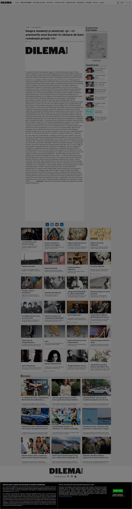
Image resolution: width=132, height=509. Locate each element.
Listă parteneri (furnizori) (65, 496)
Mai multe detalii (15, 491)
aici (7, 501)
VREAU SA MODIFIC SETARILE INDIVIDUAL (118, 495)
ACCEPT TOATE (118, 490)
